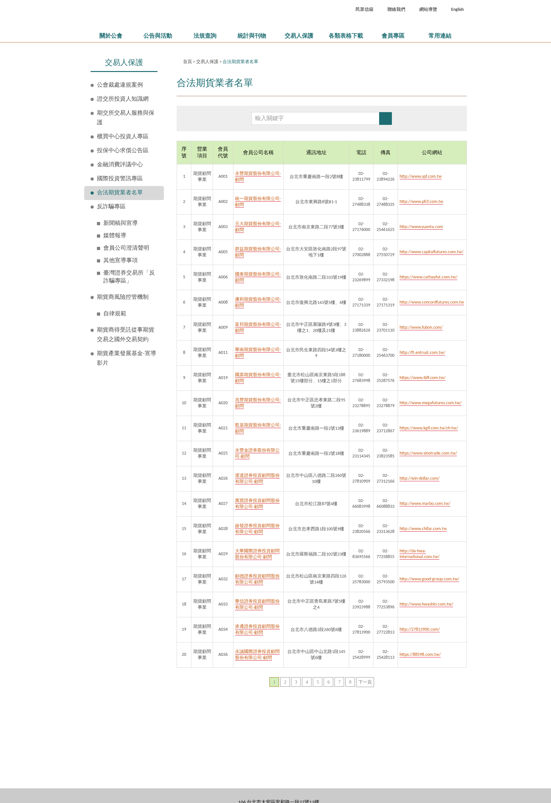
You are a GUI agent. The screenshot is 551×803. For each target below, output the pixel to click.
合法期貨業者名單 (120, 193)
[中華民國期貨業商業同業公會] (164, 14)
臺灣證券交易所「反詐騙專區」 (129, 277)
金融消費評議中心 (120, 165)
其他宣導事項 (120, 261)
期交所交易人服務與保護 (125, 118)
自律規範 (114, 314)
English (457, 9)
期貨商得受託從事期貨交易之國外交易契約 (125, 335)
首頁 (187, 62)
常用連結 (440, 36)
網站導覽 (428, 9)
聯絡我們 (396, 9)
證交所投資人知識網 (123, 99)
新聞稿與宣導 (120, 223)
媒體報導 (114, 236)
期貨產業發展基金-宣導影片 (126, 358)
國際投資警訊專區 (120, 179)
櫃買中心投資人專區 (123, 137)
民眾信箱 (364, 9)
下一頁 (365, 682)
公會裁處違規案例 (120, 85)
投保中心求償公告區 (123, 151)
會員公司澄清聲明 (126, 248)
